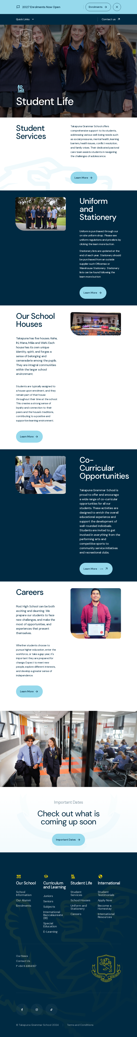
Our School (26, 883)
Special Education (50, 925)
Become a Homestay (105, 907)
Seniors (48, 901)
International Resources (106, 915)
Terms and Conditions (80, 1025)
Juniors (48, 895)
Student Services (76, 893)
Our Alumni (23, 900)
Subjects (49, 906)
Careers (76, 913)
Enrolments (23, 905)
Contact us (111, 19)
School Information (23, 893)
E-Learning (50, 931)
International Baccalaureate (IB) (53, 914)
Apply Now (105, 900)
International (109, 883)
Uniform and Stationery (79, 907)
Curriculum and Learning (54, 885)
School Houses (80, 900)
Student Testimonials (106, 893)
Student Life (81, 883)
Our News (22, 956)
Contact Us (23, 961)
